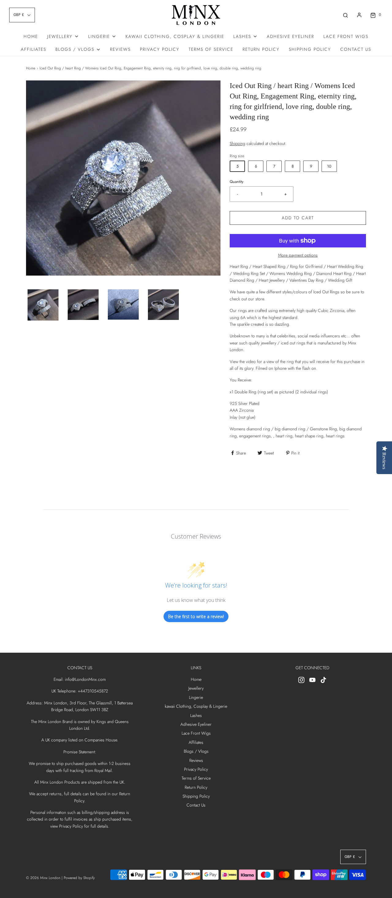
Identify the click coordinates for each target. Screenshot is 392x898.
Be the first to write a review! (196, 616)
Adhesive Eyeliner (290, 36)
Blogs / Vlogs (196, 751)
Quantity (236, 181)
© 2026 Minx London (43, 878)
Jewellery (196, 688)
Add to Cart (298, 218)
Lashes (196, 715)
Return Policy (261, 49)
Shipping (237, 143)
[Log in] (359, 15)
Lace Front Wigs (345, 36)
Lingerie (196, 697)
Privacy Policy (159, 49)
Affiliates (33, 49)
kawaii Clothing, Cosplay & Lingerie (175, 36)
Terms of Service (211, 49)
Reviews (120, 49)
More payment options (298, 255)
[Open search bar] (345, 15)
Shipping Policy (310, 49)
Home (31, 36)
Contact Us (355, 49)
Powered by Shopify (79, 878)
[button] (43, 305)
